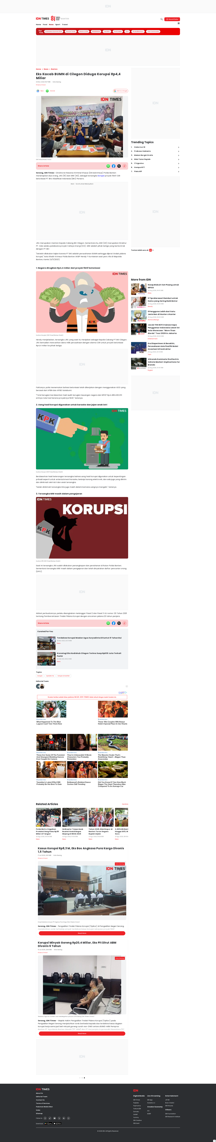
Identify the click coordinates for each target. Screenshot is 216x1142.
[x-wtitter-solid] (119, 166)
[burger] (178, 23)
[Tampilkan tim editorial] (126, 686)
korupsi (101, 175)
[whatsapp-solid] (108, 166)
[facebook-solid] (113, 166)
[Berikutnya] (128, 800)
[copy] (124, 166)
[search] (161, 19)
